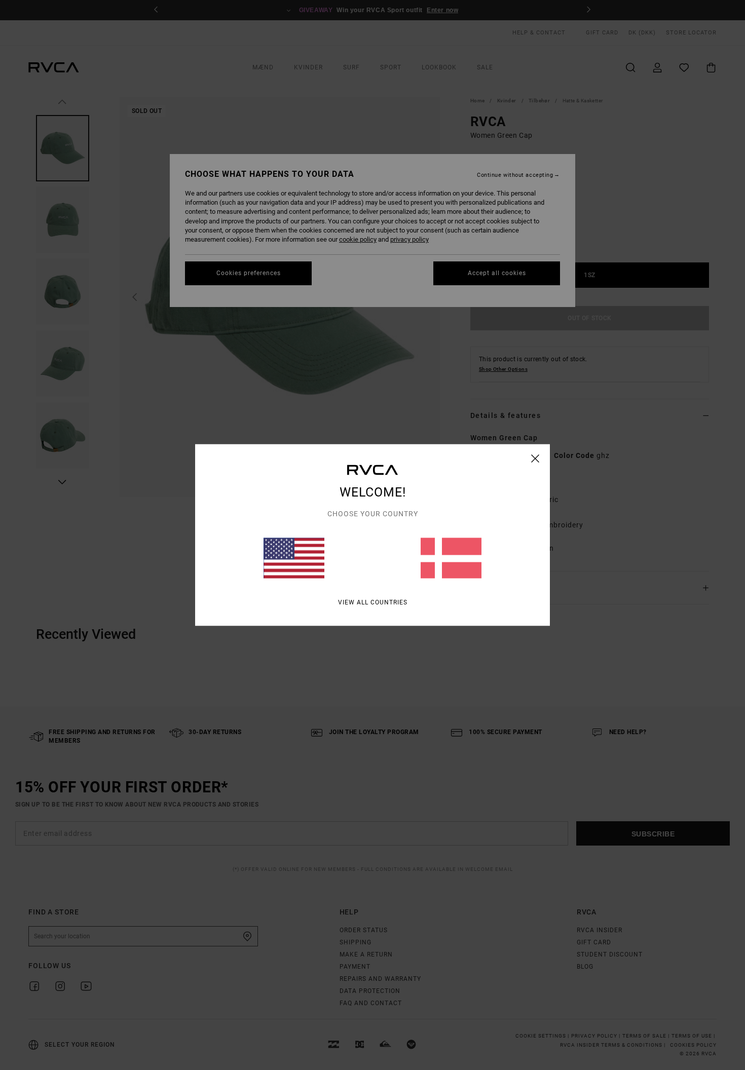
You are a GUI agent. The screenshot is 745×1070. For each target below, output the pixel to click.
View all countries (372, 602)
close (535, 458)
